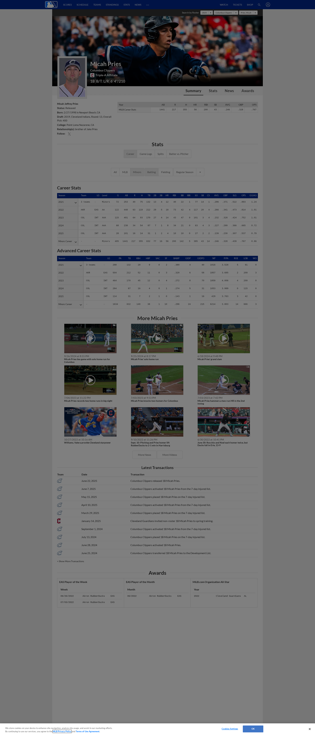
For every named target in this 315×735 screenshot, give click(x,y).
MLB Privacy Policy (62, 731)
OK (253, 728)
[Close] (309, 729)
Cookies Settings (230, 728)
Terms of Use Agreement (87, 731)
